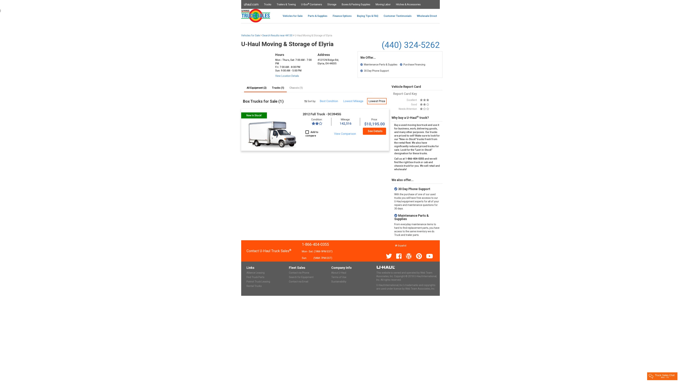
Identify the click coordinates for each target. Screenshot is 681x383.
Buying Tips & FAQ (367, 16)
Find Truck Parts (255, 277)
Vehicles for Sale (293, 16)
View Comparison (345, 133)
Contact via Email (298, 281)
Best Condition (329, 101)
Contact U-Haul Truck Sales (269, 251)
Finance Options (342, 16)
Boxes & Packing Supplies (356, 4)
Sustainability (338, 281)
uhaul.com (251, 4)
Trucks (267, 4)
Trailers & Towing (286, 4)
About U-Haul (338, 272)
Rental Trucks (254, 286)
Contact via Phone (299, 272)
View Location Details (287, 75)
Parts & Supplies (317, 16)
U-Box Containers (311, 4)
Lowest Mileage (353, 101)
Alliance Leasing (256, 272)
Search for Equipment (301, 277)
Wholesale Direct (427, 16)
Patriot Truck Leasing (258, 281)
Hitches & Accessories (408, 4)
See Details (375, 131)
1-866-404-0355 (315, 244)
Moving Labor (383, 4)
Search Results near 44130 (277, 35)
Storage (331, 4)
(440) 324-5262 (411, 45)
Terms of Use (338, 277)
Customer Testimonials (398, 16)
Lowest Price (377, 101)
